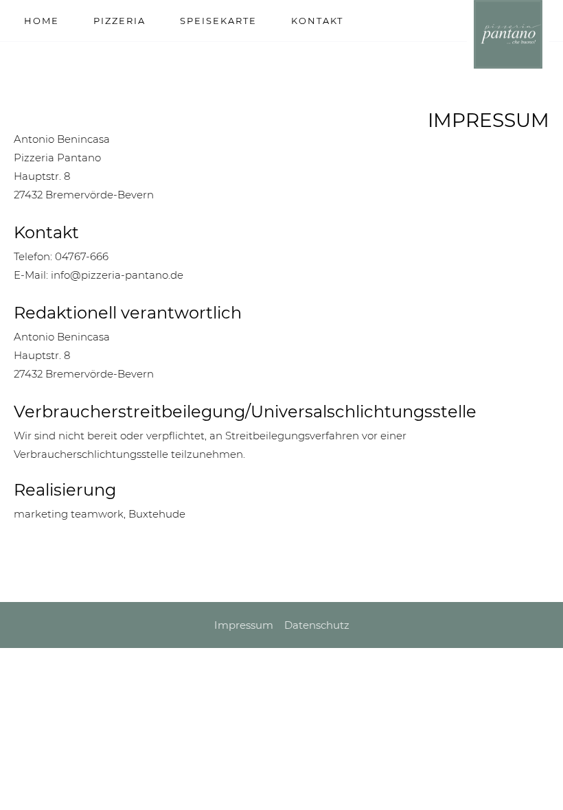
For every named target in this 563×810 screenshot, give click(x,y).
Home (41, 20)
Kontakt (317, 20)
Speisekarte (218, 20)
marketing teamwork (69, 513)
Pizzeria (119, 20)
